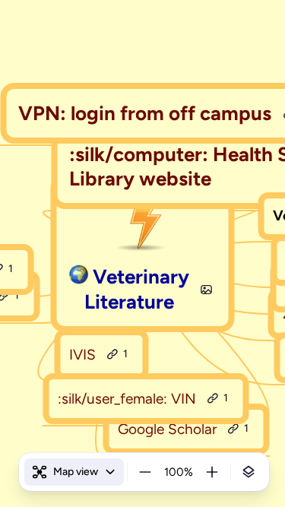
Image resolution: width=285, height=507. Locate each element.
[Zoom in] (212, 472)
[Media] (206, 289)
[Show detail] (248, 472)
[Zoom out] (145, 472)
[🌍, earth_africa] (78, 277)
